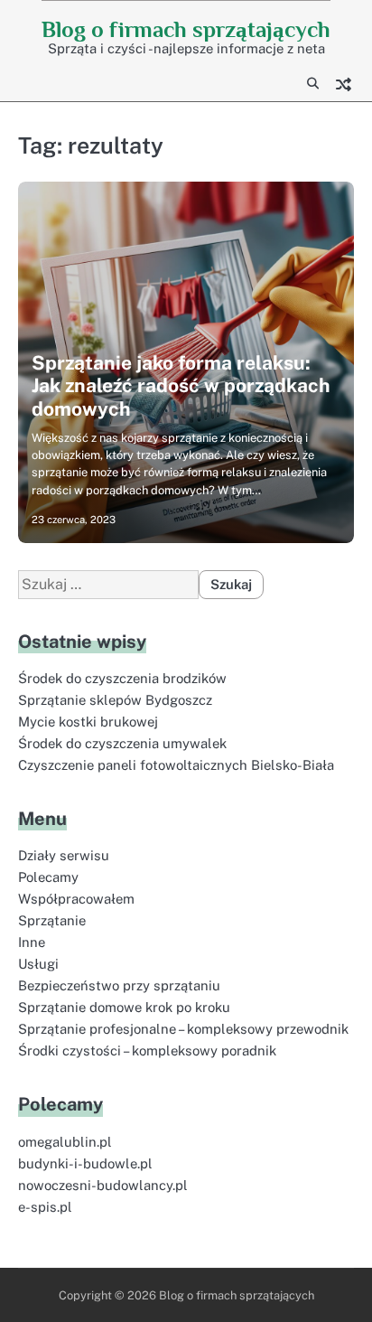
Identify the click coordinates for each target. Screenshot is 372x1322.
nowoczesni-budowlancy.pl (103, 1185)
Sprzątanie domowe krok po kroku (124, 1007)
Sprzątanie (52, 920)
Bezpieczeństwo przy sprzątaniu (119, 985)
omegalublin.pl (65, 1141)
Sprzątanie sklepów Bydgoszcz (115, 700)
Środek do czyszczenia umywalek (122, 743)
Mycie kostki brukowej (88, 721)
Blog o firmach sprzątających (186, 29)
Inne (31, 942)
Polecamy (48, 877)
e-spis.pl (45, 1206)
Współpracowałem (76, 898)
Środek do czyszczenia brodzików (122, 678)
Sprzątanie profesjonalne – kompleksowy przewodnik (183, 1028)
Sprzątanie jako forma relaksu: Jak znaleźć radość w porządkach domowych (181, 386)
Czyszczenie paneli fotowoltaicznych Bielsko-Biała (176, 765)
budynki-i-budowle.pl (85, 1163)
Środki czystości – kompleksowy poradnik (147, 1050)
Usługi (38, 963)
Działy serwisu (63, 855)
